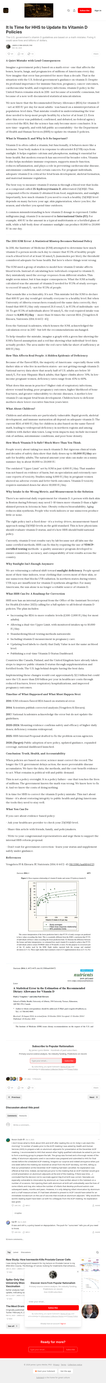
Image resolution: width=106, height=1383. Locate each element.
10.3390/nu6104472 (81, 864)
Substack (40, 1377)
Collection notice (75, 1364)
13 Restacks (36, 1079)
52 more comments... (15, 1239)
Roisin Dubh (17, 1139)
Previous (16, 1097)
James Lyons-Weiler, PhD (22, 45)
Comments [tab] (12, 1116)
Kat (13, 1221)
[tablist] (17, 1115)
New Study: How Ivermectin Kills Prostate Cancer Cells (38, 1259)
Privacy (56, 1364)
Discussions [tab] (26, 1252)
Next (92, 1097)
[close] (78, 1272)
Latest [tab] (15, 1252)
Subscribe (84, 10)
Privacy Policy (72, 1316)
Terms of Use (65, 1314)
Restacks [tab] (23, 1116)
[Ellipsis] (99, 1139)
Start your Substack (46, 1371)
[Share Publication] (74, 10)
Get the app (65, 1371)
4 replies (18, 1213)
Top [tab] (8, 1252)
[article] (53, 1266)
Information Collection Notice (52, 1316)
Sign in (98, 10)
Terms (63, 1364)
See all (11, 1326)
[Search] (68, 10)
